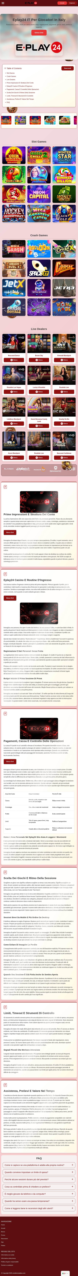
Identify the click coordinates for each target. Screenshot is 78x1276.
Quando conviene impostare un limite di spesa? (26, 1172)
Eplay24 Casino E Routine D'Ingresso (19, 86)
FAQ (8, 102)
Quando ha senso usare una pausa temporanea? (27, 1201)
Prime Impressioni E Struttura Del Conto (20, 83)
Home (3, 1225)
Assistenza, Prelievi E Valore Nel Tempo (20, 99)
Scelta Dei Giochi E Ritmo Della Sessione (21, 92)
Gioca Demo (39, 158)
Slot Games (11, 73)
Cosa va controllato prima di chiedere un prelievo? (28, 1187)
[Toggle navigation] (3, 3)
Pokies (3, 1245)
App (2, 1242)
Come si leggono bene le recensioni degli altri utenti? (29, 1208)
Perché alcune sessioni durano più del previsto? (27, 1179)
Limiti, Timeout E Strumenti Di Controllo (20, 96)
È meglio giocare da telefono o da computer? (25, 1194)
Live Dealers (11, 79)
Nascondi (67, 68)
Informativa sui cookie (7, 1255)
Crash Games (11, 76)
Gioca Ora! (39, 33)
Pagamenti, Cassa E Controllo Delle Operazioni (23, 89)
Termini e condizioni (7, 1265)
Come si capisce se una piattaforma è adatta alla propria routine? (34, 1165)
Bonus (3, 1231)
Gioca (7, 120)
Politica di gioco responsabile (10, 1262)
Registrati (72, 3)
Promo (3, 1235)
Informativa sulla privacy (8, 1258)
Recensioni (4, 1238)
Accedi (62, 3)
